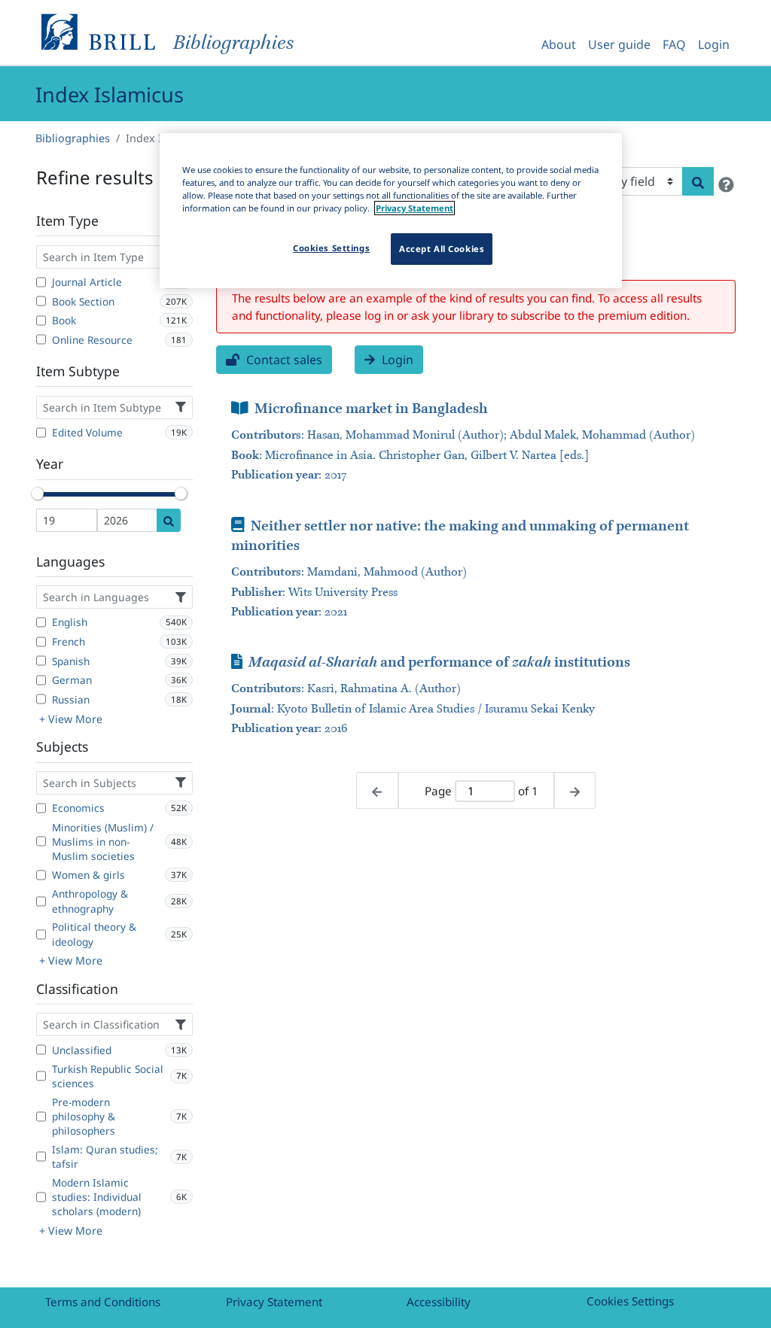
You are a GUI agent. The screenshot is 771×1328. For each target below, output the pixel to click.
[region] (391, 210)
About (558, 44)
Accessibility (439, 1301)
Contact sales (282, 359)
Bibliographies (72, 138)
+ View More (70, 719)
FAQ (674, 44)
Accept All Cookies (441, 248)
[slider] (38, 494)
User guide (619, 44)
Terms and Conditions (102, 1301)
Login (714, 44)
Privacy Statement (274, 1301)
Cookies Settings (630, 1300)
